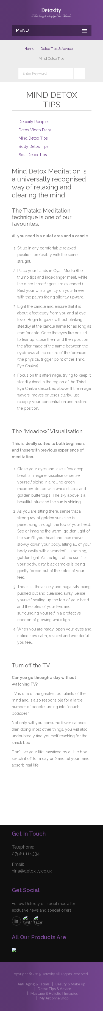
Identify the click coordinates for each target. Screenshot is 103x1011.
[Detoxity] (51, 13)
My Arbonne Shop (54, 998)
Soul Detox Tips (33, 155)
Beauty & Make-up (70, 984)
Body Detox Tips (34, 146)
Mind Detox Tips (33, 138)
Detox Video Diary (35, 130)
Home (29, 49)
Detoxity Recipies (34, 121)
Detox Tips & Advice (56, 49)
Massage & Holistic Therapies (54, 993)
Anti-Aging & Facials (33, 984)
